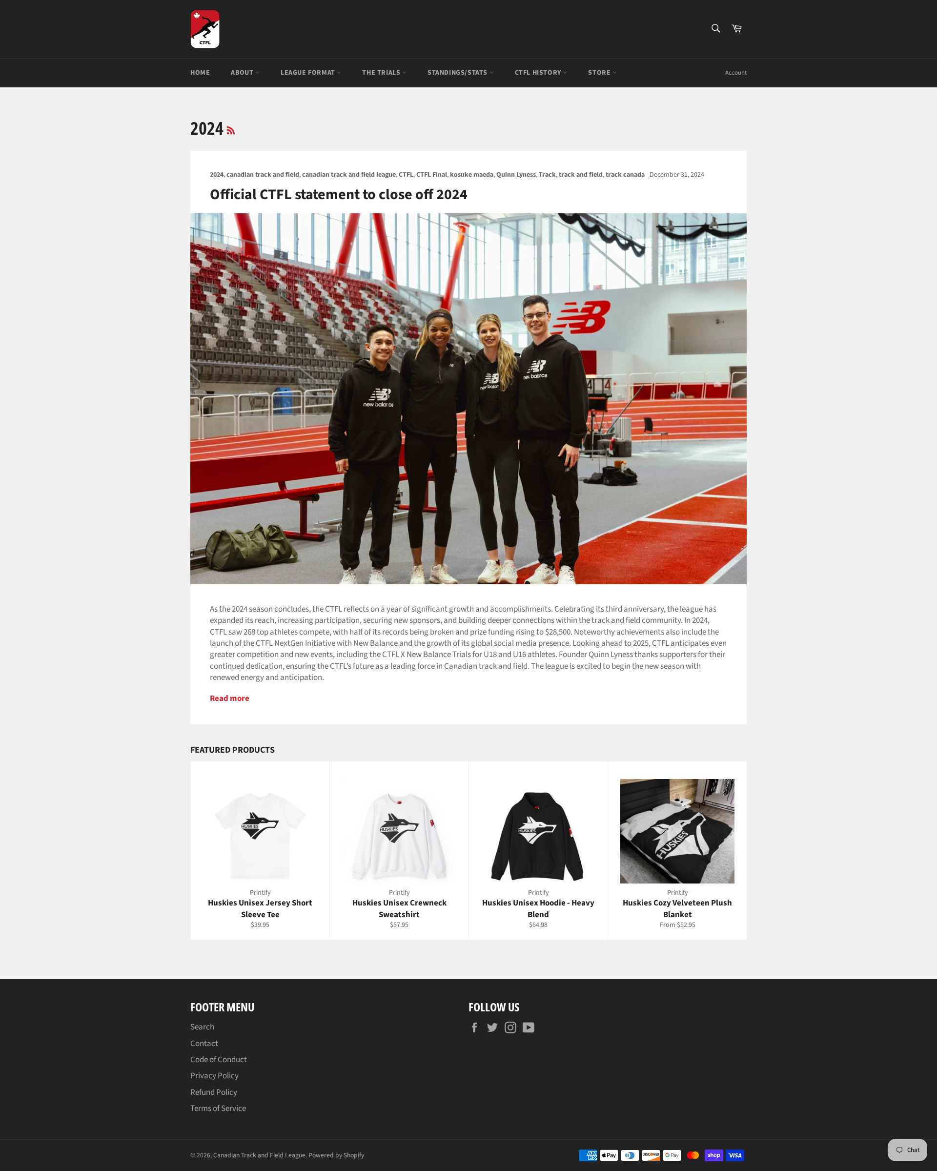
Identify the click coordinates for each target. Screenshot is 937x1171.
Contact (204, 1043)
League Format (309, 73)
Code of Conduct (218, 1060)
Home (200, 73)
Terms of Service (218, 1108)
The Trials (382, 73)
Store (600, 73)
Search (202, 1027)
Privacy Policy (214, 1076)
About (243, 73)
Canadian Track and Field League (259, 1155)
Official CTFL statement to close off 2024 (339, 194)
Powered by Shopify (336, 1155)
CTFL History (539, 73)
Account (736, 72)
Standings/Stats (458, 73)
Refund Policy (213, 1092)
